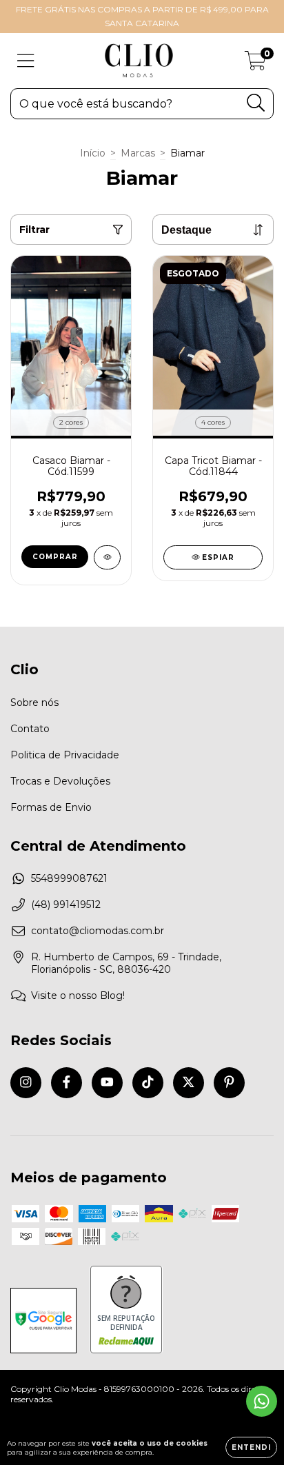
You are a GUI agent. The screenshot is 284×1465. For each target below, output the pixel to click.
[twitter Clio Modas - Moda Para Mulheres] (188, 1082)
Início (92, 153)
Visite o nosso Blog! (78, 995)
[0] (255, 64)
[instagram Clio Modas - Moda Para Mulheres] (25, 1082)
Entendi (251, 1447)
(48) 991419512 (66, 904)
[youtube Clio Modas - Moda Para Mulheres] (107, 1082)
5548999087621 (69, 878)
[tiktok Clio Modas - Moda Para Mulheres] (147, 1082)
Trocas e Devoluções (60, 781)
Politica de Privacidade (64, 755)
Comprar (55, 556)
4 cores (213, 422)
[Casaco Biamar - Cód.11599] (107, 557)
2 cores (71, 422)
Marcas (138, 153)
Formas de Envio (51, 807)
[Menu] (25, 61)
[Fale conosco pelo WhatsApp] (261, 1401)
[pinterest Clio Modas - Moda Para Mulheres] (229, 1082)
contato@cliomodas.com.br (97, 931)
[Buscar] (256, 103)
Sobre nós (34, 702)
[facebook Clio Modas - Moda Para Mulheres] (66, 1082)
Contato (30, 729)
